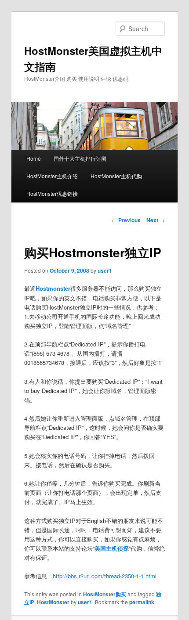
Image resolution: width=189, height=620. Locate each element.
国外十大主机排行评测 (80, 158)
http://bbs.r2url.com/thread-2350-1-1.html (104, 576)
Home (33, 158)
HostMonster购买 (104, 594)
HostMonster (53, 602)
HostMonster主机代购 (116, 176)
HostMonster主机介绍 (52, 176)
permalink (141, 602)
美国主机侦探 (111, 548)
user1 (105, 270)
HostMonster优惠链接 (52, 193)
